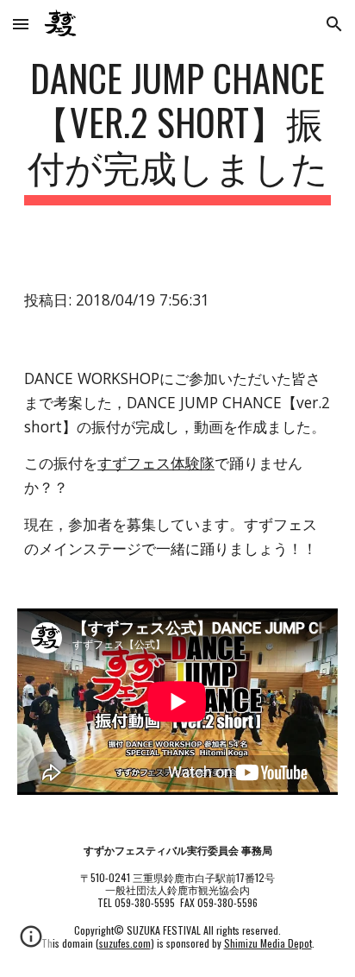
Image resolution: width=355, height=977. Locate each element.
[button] (20, 23)
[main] (177, 130)
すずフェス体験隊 (156, 462)
